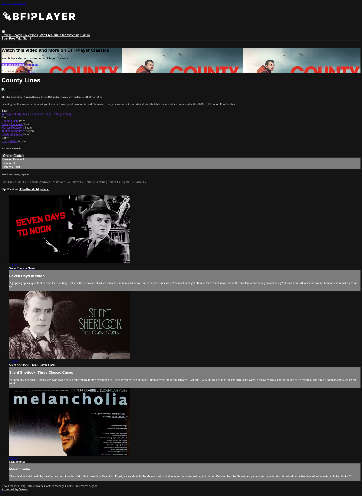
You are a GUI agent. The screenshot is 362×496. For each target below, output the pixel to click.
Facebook (8, 155)
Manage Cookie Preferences (72, 486)
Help (23, 486)
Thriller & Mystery (12, 96)
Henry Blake (10, 141)
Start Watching (70, 35)
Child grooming (62, 114)
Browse (7, 35)
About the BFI (10, 486)
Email (20, 155)
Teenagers (8, 114)
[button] (3, 31)
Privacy (39, 486)
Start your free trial (13, 64)
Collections (30, 35)
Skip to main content (14, 3)
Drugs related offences (28, 114)
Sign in (85, 35)
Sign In (27, 38)
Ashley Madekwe (12, 124)
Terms (30, 486)
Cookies (49, 486)
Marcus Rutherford (13, 127)
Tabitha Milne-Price (14, 131)
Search (17, 35)
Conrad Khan (10, 120)
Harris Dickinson (12, 134)
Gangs (47, 114)
